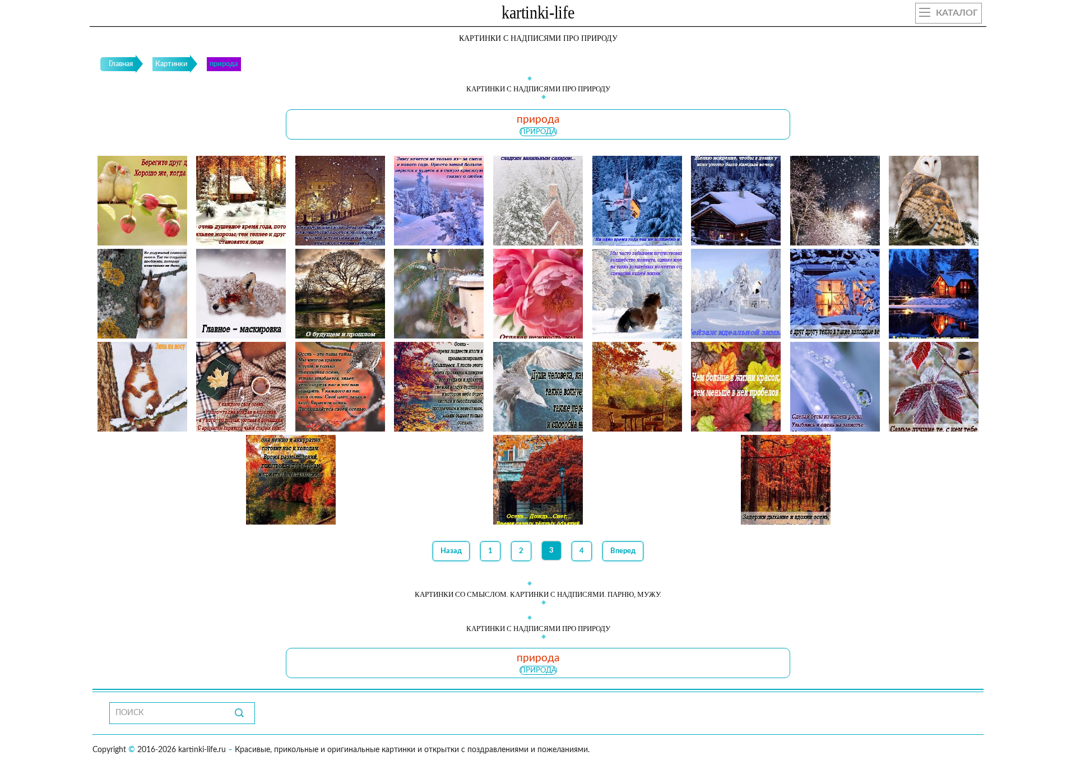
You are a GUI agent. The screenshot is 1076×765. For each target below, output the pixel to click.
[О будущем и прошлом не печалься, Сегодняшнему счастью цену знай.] (340, 294)
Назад (451, 551)
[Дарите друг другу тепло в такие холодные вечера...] (835, 294)
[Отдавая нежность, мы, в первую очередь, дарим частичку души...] (538, 294)
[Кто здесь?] (439, 294)
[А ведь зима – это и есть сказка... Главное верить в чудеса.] (933, 294)
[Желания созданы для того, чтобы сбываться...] (835, 200)
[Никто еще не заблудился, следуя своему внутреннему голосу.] (637, 387)
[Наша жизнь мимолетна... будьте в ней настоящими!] (933, 200)
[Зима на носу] (142, 387)
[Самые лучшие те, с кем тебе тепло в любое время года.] (933, 387)
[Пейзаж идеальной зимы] (736, 294)
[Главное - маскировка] (241, 294)
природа (538, 132)
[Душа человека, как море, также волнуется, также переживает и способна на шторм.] (538, 387)
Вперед (623, 551)
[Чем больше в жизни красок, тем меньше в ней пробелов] (736, 387)
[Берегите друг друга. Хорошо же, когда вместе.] (142, 200)
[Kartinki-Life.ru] (538, 14)
